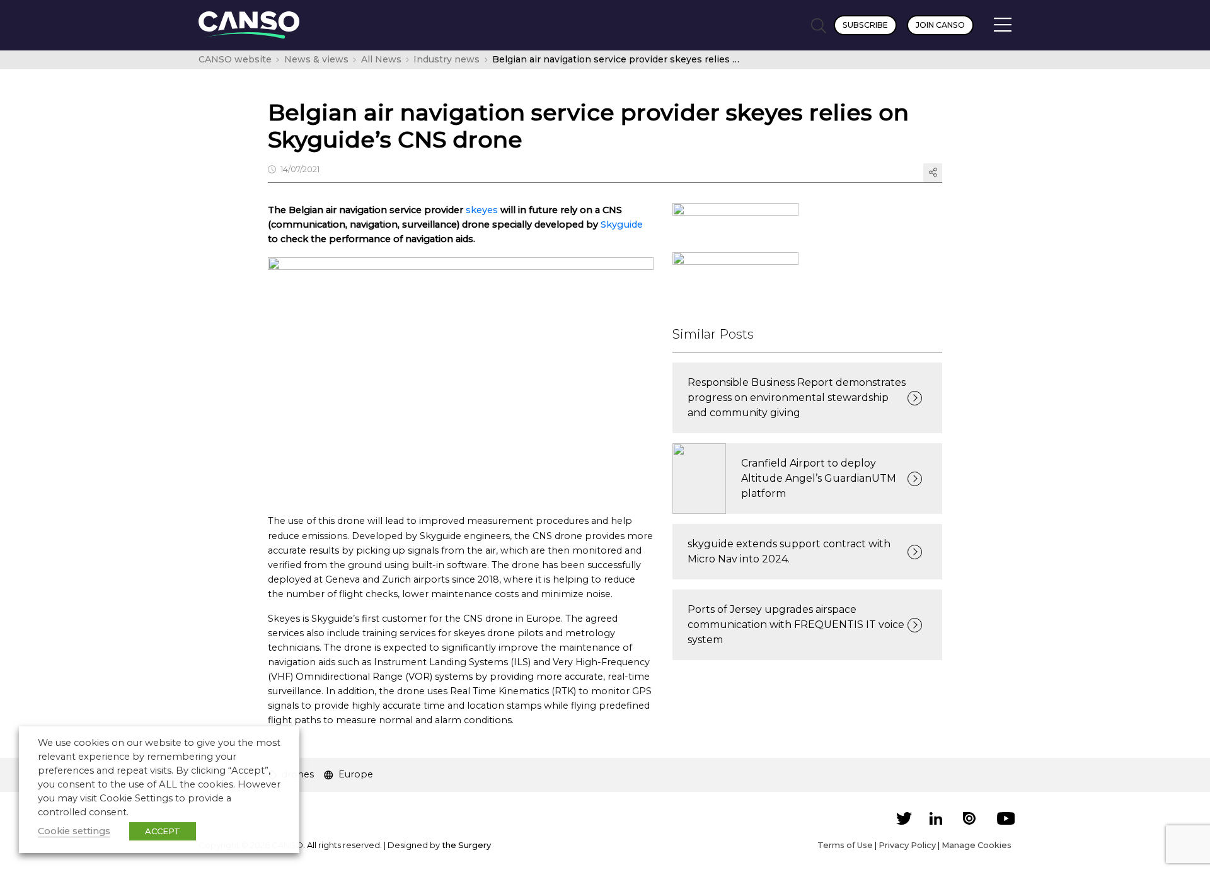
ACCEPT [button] (162, 831)
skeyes (483, 210)
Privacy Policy (907, 845)
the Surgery (466, 845)
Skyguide (622, 224)
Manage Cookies (976, 845)
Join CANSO (940, 25)
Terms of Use (845, 845)
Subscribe (865, 25)
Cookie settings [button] (74, 831)
